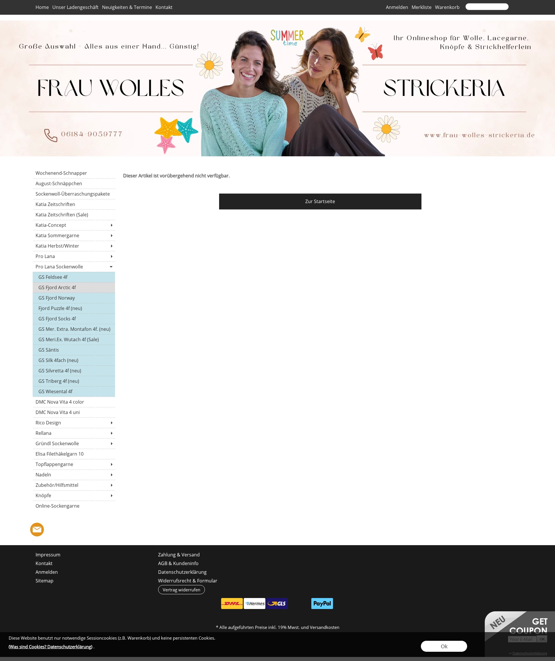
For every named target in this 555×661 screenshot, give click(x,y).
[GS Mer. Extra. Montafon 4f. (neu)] (74, 329)
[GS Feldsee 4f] (74, 277)
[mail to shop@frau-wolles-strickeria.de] (37, 529)
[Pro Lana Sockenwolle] (74, 266)
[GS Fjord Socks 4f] (74, 318)
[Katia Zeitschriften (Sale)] (74, 214)
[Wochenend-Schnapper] (74, 173)
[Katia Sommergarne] (74, 235)
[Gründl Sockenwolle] (74, 443)
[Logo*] (277, 23)
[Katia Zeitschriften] (74, 204)
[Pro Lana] (74, 256)
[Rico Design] (74, 422)
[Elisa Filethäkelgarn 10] (74, 454)
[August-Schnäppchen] (74, 183)
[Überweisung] (299, 603)
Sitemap (44, 581)
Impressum (48, 555)
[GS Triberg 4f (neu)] (74, 381)
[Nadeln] (74, 474)
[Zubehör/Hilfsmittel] (74, 485)
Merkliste (422, 7)
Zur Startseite (320, 201)
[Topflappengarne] (74, 464)
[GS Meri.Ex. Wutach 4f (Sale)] (74, 339)
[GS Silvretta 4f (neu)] (74, 370)
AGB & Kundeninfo (178, 563)
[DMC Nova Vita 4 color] (74, 402)
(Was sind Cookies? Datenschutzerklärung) (50, 646)
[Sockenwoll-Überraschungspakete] (74, 194)
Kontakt (164, 7)
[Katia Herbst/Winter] (74, 246)
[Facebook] (52, 529)
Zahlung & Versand (179, 555)
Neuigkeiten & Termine (127, 7)
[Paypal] (322, 603)
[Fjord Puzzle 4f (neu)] (74, 308)
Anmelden (397, 7)
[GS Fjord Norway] (74, 298)
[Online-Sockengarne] (74, 506)
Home (42, 7)
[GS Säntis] (74, 350)
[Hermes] (254, 603)
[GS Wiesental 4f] (74, 391)
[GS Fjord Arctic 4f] (74, 287)
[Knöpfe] (74, 495)
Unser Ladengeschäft (75, 7)
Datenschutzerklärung (182, 572)
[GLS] (277, 603)
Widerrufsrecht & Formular (187, 581)
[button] (516, 7)
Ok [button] (444, 646)
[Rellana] (74, 433)
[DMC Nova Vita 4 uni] (74, 412)
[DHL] (232, 603)
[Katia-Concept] (74, 225)
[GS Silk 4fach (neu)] (74, 360)
